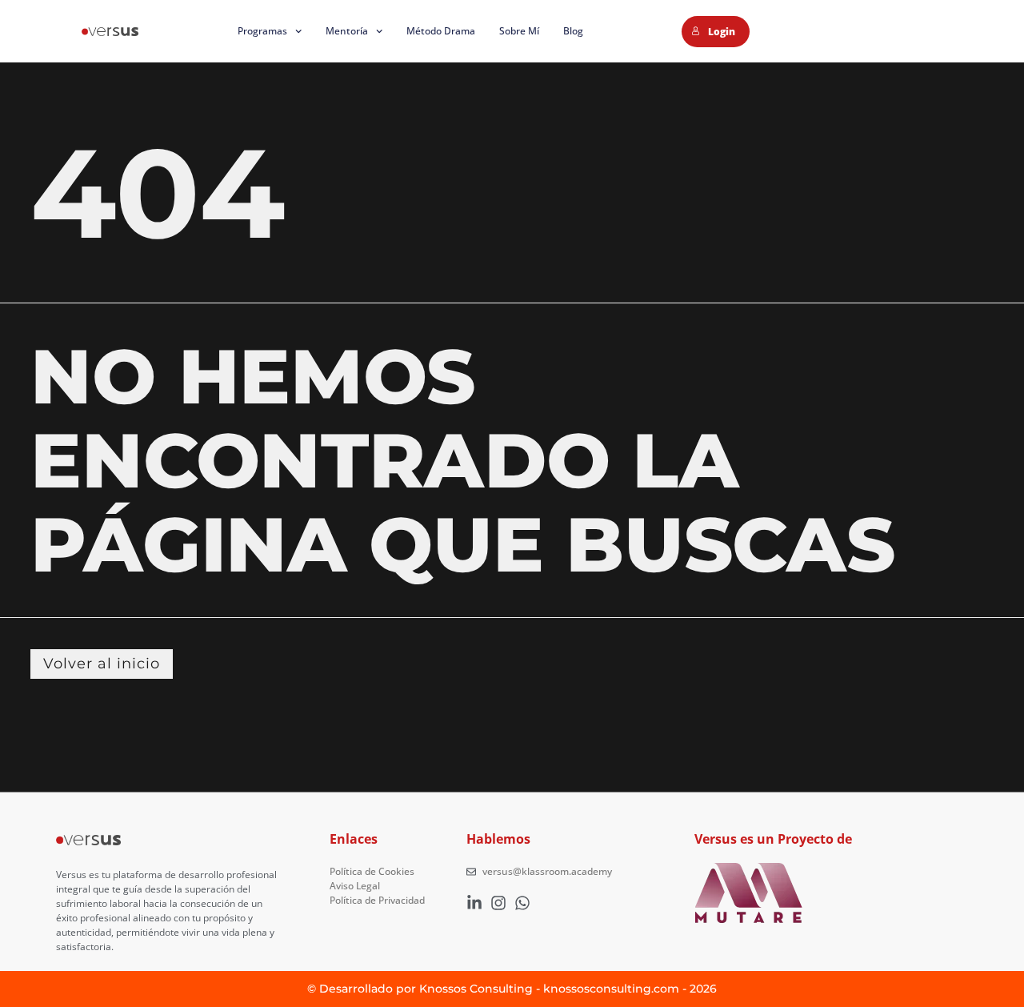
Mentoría (347, 31)
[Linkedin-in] (474, 903)
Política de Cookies (372, 871)
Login (721, 31)
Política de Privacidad (377, 900)
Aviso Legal (355, 886)
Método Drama (440, 31)
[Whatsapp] (522, 903)
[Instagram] (498, 903)
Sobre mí (519, 31)
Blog (573, 31)
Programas (262, 31)
